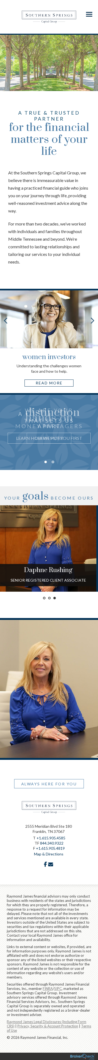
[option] (49, 426)
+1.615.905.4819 (50, 848)
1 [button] (45, 461)
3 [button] (54, 598)
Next (92, 320)
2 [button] (52, 461)
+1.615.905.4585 (50, 838)
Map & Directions (48, 854)
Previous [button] (4, 439)
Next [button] (94, 439)
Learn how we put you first (49, 438)
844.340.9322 (51, 843)
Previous (5, 320)
